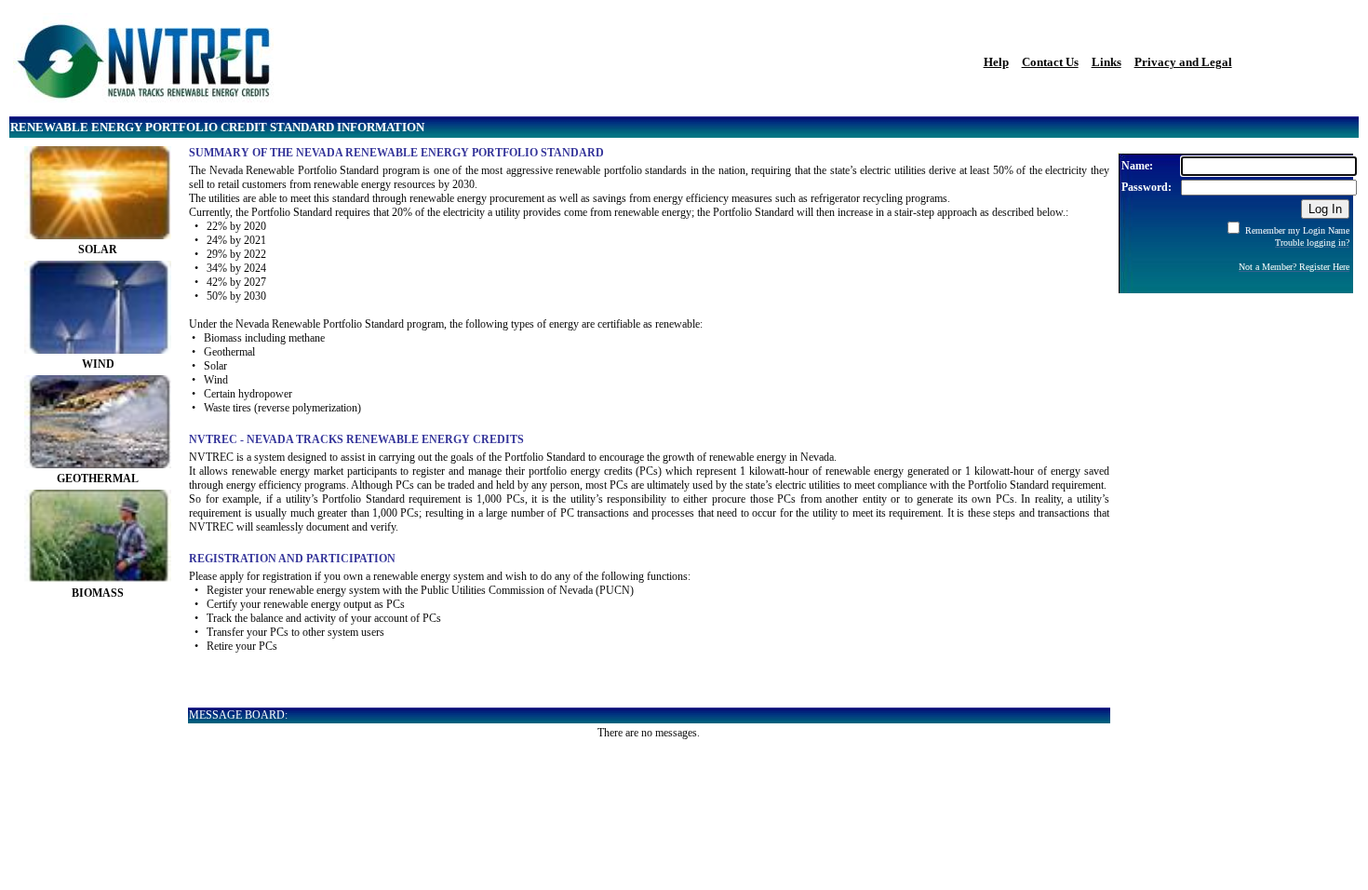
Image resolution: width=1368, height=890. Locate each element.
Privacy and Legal (1183, 62)
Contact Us (1050, 62)
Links (1106, 62)
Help (996, 62)
